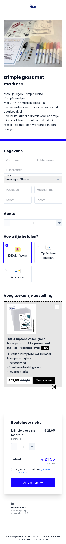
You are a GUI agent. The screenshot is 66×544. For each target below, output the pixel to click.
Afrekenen (31, 482)
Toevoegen (44, 380)
